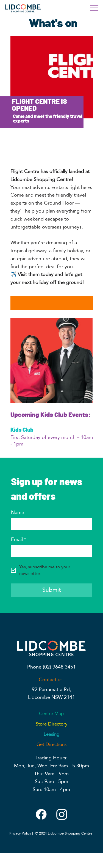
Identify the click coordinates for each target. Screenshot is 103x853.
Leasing (51, 734)
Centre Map (51, 713)
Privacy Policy (20, 833)
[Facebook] (41, 814)
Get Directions (51, 744)
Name (17, 513)
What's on (53, 22)
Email (18, 540)
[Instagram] (62, 814)
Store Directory (51, 724)
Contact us (51, 679)
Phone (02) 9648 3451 (51, 667)
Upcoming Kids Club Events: (50, 414)
